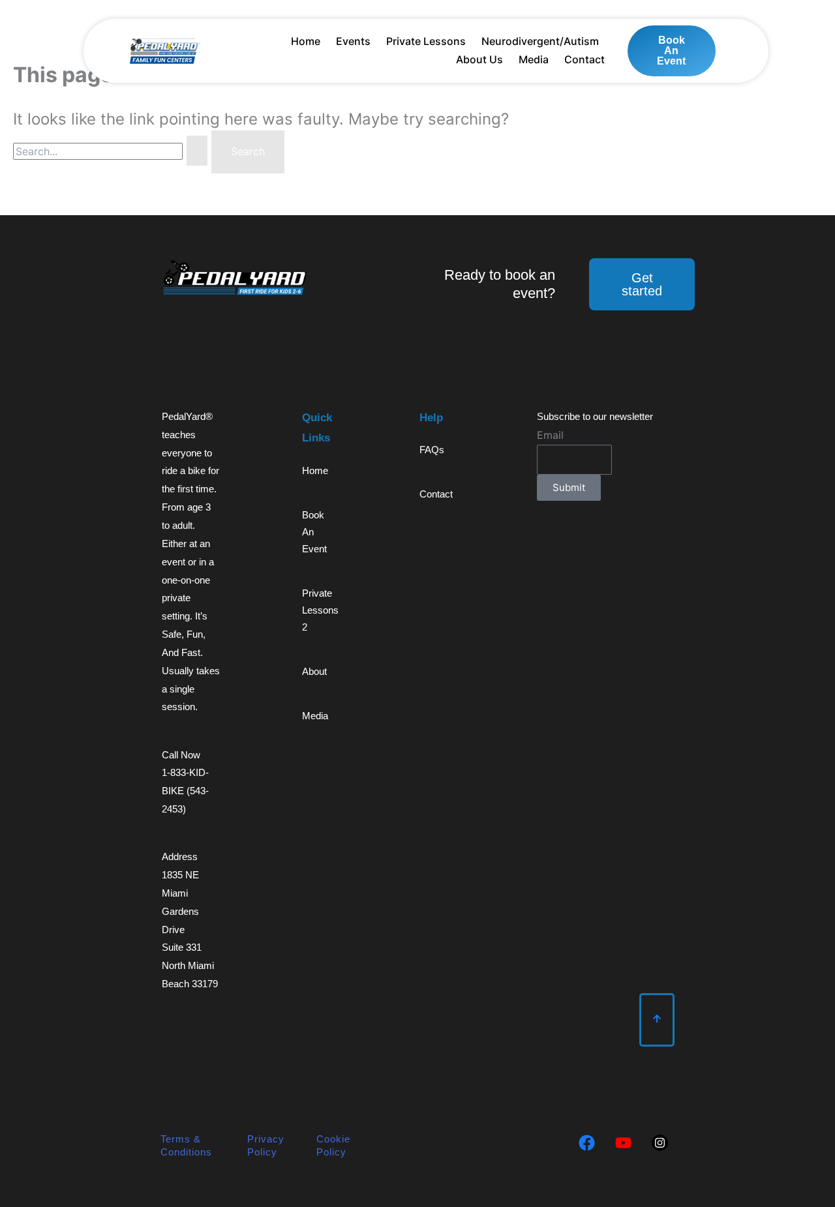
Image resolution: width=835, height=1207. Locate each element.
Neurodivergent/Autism (540, 41)
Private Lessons (426, 41)
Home (305, 41)
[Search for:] (112, 151)
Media (534, 59)
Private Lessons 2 (319, 610)
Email (550, 434)
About (314, 671)
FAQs (431, 449)
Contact (584, 59)
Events (353, 41)
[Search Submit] (197, 150)
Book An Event (314, 531)
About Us (479, 59)
